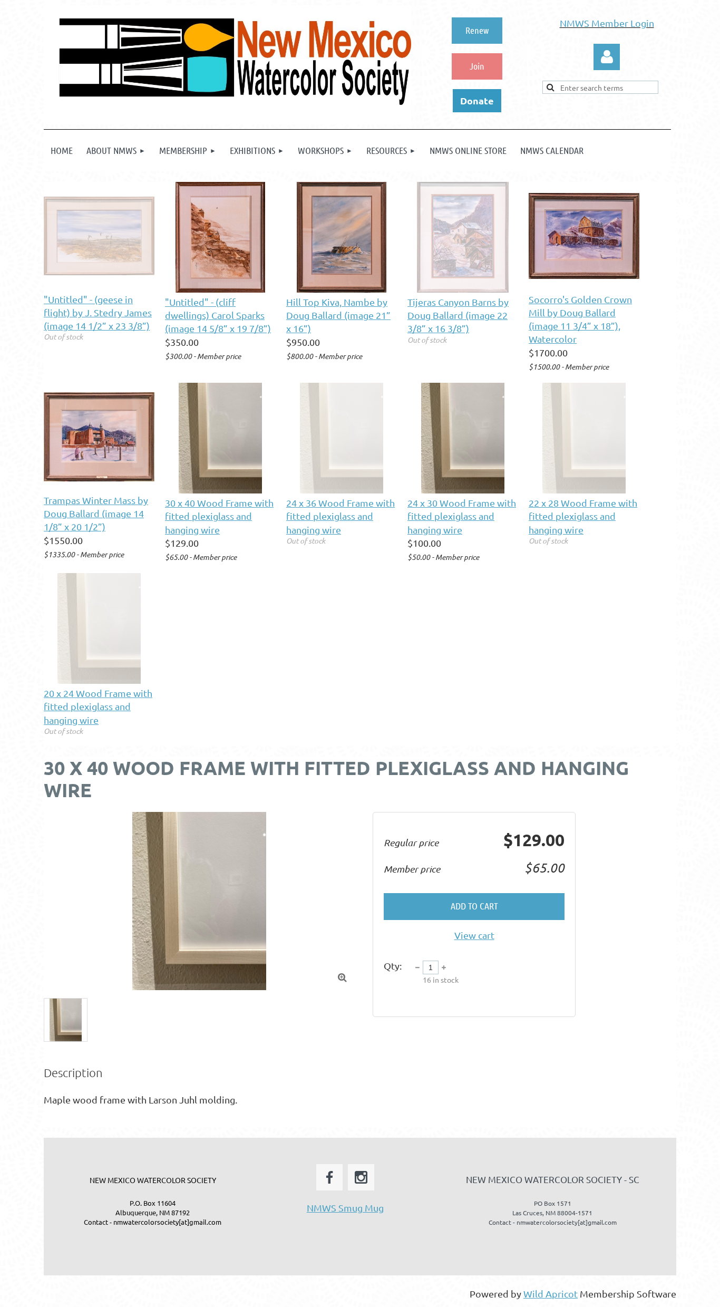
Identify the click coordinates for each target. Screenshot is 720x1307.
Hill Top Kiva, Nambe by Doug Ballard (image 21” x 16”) (338, 315)
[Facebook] (329, 1177)
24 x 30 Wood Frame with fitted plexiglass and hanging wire (461, 516)
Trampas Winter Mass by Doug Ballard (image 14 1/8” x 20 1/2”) (96, 513)
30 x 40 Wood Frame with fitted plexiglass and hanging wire (219, 516)
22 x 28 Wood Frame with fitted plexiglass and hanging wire (583, 516)
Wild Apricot (550, 1293)
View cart (474, 935)
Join (477, 66)
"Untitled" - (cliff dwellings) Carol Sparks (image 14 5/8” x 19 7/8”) (218, 315)
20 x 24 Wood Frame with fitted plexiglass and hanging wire (98, 706)
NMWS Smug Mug (345, 1207)
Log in (606, 57)
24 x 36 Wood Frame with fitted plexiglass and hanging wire (340, 516)
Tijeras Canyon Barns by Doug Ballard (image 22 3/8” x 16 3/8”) (458, 315)
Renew (477, 30)
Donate (477, 100)
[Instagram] (361, 1177)
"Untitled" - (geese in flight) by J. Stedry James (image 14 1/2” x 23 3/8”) (98, 312)
